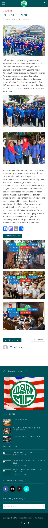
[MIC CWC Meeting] (24, 316)
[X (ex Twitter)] (19, 489)
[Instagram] (12, 489)
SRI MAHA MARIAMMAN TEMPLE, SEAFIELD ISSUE (29, 462)
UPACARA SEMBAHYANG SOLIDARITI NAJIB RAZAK (24, 288)
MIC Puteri (14, 248)
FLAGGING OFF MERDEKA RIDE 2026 (26, 436)
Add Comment (20, 455)
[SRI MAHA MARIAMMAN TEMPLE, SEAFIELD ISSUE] (7, 463)
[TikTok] (26, 489)
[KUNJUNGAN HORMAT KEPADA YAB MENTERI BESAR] (7, 431)
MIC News (21, 245)
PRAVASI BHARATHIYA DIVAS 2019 (25, 452)
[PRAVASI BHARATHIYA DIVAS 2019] (7, 455)
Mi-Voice (11, 245)
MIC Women (8, 11)
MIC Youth (14, 251)
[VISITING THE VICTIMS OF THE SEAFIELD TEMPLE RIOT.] (7, 472)
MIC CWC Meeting (24, 319)
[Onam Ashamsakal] (7, 422)
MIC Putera (33, 245)
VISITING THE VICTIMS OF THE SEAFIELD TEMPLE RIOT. (28, 470)
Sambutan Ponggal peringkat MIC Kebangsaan (24, 257)
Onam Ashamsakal (20, 419)
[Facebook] (6, 489)
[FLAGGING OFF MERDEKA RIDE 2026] (7, 439)
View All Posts (38, 340)
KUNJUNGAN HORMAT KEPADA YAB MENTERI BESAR (26, 429)
